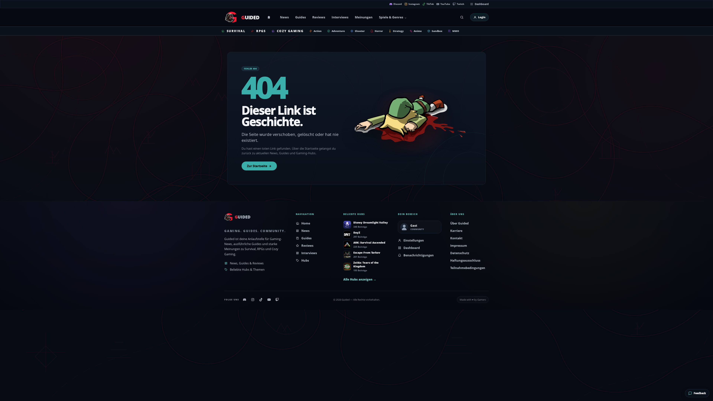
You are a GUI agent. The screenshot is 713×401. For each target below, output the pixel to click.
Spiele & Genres (391, 17)
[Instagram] (252, 299)
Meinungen (363, 17)
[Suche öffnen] (462, 17)
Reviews (318, 17)
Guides (300, 17)
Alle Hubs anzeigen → (359, 279)
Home (269, 17)
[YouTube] (269, 299)
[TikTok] (260, 299)
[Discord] (244, 299)
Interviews (340, 17)
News (284, 17)
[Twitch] (277, 299)
